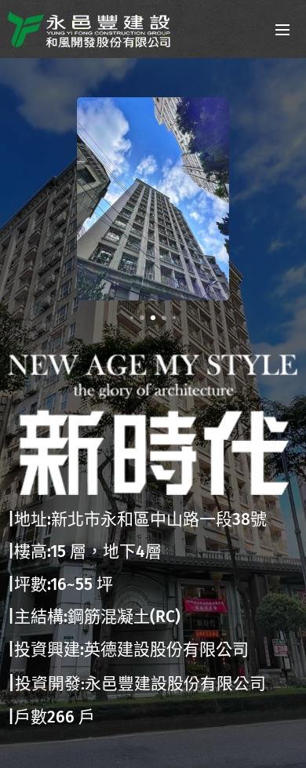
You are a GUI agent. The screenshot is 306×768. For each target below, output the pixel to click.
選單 (282, 29)
